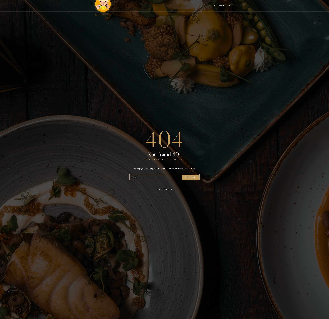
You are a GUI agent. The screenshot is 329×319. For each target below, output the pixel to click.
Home (213, 6)
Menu (221, 6)
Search (191, 177)
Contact (231, 6)
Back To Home (164, 190)
